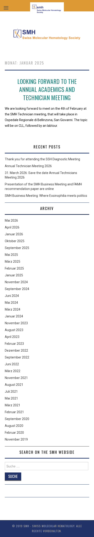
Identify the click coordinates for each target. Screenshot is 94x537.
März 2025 (12, 261)
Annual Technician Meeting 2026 (28, 166)
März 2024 (12, 309)
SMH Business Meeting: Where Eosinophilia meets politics (46, 195)
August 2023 (14, 330)
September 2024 (17, 289)
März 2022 (12, 371)
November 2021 (16, 378)
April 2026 (12, 227)
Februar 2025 (14, 268)
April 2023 (12, 337)
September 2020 (17, 419)
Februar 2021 (14, 412)
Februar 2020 (14, 432)
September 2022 (17, 357)
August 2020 (14, 426)
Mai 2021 (11, 398)
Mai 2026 (11, 220)
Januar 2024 (14, 316)
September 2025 (17, 248)
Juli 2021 (11, 391)
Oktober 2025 (14, 241)
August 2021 (14, 385)
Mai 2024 (11, 302)
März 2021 (12, 405)
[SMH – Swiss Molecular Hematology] (47, 33)
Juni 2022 (12, 364)
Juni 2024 (12, 296)
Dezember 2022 (16, 350)
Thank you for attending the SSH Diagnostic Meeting (42, 159)
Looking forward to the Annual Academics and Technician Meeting (47, 89)
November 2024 (16, 282)
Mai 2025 (11, 255)
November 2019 (16, 439)
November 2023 (16, 323)
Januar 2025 (14, 275)
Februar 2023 (14, 343)
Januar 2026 (14, 234)
